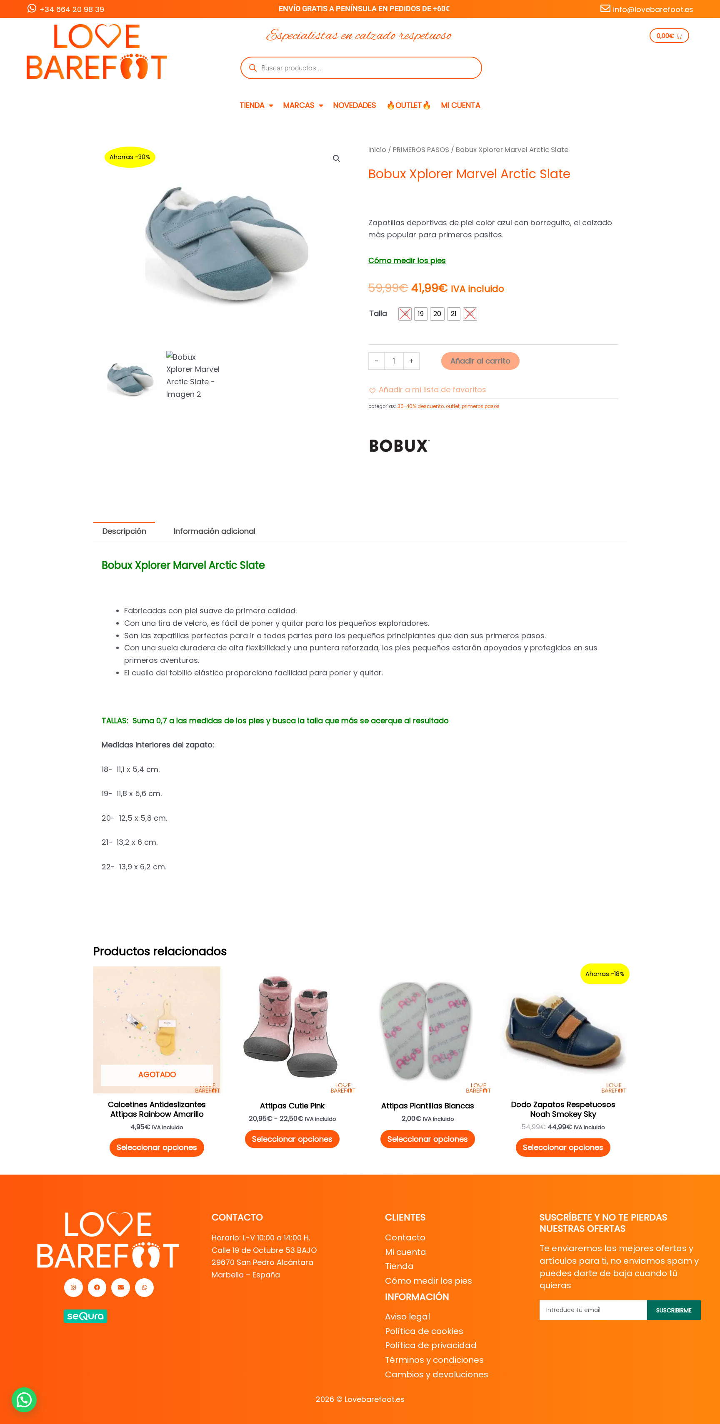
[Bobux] (399, 444)
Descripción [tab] (124, 531)
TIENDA (252, 105)
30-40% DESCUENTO (421, 406)
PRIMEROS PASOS (421, 149)
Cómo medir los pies (407, 260)
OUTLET (453, 406)
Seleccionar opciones (157, 1147)
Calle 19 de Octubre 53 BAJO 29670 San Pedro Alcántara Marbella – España (264, 1262)
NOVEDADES (354, 105)
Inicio (377, 149)
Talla (378, 313)
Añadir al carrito (480, 361)
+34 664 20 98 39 (71, 9)
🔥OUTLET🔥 (408, 105)
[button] (336, 158)
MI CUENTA (460, 105)
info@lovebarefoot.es (653, 9)
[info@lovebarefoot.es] (605, 8)
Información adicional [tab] (214, 531)
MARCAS (299, 105)
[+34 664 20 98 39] (32, 8)
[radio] (405, 314)
